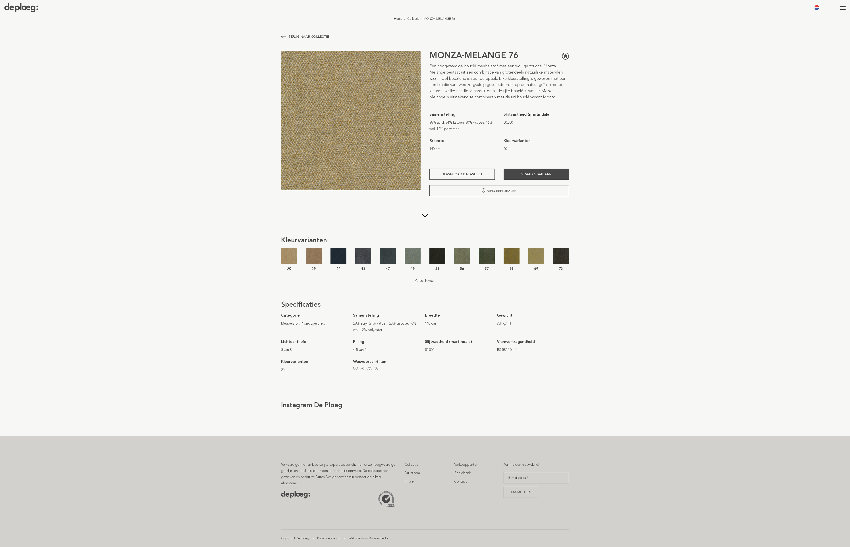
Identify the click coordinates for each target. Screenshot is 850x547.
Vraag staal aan (536, 174)
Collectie (413, 19)
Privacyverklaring (328, 538)
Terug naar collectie (308, 37)
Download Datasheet (462, 174)
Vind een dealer (501, 191)
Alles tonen (425, 280)
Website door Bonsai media (368, 538)
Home (398, 19)
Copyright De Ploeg (295, 538)
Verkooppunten (466, 464)
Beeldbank (462, 473)
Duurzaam (412, 473)
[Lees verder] (425, 216)
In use (409, 481)
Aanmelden (520, 492)
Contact (460, 481)
